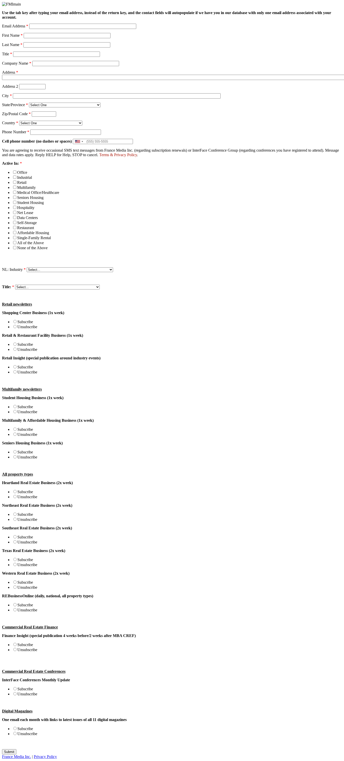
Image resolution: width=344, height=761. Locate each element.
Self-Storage (27, 223)
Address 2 (10, 86)
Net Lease (25, 212)
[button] (79, 141)
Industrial (24, 177)
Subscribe (25, 322)
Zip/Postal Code (16, 114)
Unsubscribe (27, 327)
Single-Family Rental (34, 238)
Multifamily (26, 187)
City (7, 96)
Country (10, 123)
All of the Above (30, 243)
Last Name (12, 45)
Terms (104, 155)
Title (7, 54)
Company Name (16, 63)
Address (10, 72)
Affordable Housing (33, 233)
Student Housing (30, 202)
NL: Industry (14, 269)
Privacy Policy (125, 155)
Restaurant (25, 228)
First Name (12, 35)
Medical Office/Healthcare (38, 192)
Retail (21, 182)
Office (22, 172)
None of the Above (32, 248)
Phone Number (15, 132)
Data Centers (27, 218)
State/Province (15, 105)
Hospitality (26, 207)
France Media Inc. (16, 756)
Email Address (15, 26)
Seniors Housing (30, 197)
